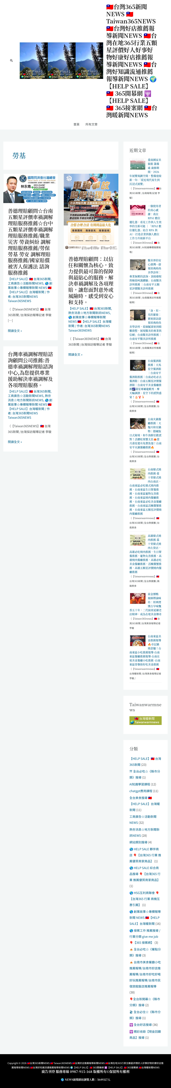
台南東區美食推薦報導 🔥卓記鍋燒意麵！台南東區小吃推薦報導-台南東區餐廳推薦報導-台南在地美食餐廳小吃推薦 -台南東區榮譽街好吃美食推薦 (145, 650)
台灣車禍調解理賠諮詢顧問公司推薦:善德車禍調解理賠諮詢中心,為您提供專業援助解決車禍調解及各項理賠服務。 (30, 369)
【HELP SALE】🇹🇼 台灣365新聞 (29, 279)
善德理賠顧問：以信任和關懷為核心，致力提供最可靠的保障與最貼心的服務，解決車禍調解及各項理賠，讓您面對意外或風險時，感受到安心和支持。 (90, 280)
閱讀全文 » (15, 330)
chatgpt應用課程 (140, 791)
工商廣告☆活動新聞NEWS (25, 283)
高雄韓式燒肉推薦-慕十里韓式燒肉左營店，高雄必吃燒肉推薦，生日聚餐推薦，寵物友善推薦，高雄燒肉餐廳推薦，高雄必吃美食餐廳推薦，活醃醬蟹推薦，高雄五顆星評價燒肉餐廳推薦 (145, 554)
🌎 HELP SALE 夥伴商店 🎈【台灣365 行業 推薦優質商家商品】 (145, 855)
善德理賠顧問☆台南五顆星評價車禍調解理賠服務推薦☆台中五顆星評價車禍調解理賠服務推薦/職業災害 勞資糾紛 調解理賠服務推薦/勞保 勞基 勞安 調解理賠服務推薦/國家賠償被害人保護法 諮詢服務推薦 (30, 241)
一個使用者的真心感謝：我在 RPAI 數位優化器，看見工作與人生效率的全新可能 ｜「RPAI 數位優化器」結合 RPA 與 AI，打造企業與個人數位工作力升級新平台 (145, 222)
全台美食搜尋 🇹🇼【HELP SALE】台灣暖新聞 (144, 803)
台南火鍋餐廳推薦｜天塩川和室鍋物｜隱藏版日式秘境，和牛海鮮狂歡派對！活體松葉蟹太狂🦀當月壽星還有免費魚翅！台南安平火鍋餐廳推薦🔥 (145, 433)
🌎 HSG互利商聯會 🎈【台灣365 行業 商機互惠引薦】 (144, 898)
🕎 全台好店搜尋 (140, 1024)
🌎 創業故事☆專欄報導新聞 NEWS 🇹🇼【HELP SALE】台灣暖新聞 (30, 287)
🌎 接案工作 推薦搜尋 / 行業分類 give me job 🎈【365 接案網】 (144, 936)
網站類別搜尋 (138, 842)
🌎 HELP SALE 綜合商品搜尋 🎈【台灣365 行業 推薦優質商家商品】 (144, 874)
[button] (11, 60)
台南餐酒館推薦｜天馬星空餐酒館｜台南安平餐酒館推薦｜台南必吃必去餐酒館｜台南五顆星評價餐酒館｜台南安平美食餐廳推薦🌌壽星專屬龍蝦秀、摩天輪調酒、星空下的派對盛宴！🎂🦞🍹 (145, 379)
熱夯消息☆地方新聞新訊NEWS (89, 312)
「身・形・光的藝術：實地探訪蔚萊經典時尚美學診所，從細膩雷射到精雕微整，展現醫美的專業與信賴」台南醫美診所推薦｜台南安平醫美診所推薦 (145, 325)
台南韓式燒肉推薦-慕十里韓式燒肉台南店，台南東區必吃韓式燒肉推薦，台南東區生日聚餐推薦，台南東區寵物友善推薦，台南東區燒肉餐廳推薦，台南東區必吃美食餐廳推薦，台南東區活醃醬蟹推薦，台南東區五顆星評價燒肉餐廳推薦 (145, 491)
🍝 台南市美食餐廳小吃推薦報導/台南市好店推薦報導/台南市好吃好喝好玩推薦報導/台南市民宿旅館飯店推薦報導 (145, 974)
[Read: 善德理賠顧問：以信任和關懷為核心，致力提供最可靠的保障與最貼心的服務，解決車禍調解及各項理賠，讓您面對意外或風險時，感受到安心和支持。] (91, 212)
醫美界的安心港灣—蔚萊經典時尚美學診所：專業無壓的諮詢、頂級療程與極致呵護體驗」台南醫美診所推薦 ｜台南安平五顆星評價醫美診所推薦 (145, 274)
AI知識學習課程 (139, 784)
